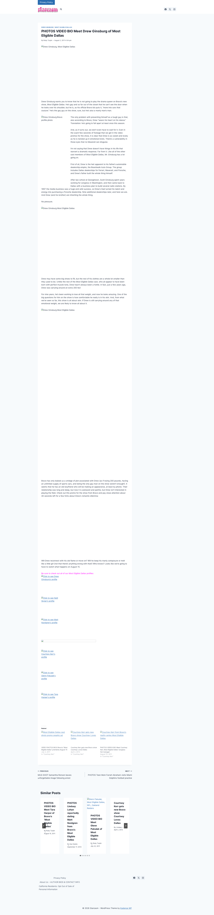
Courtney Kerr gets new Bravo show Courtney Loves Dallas (119, 813)
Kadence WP (126, 908)
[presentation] (96, 804)
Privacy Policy (46, 2)
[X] (170, 9)
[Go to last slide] (44, 825)
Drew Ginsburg (47, 27)
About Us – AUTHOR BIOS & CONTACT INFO (60, 882)
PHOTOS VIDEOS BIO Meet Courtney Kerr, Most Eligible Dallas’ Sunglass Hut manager (113, 749)
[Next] (126, 825)
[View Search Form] (61, 9)
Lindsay (119, 827)
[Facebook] (166, 9)
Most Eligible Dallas (63, 27)
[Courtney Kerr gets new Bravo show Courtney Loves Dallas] (84, 738)
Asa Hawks (73, 844)
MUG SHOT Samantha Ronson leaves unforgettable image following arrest (54, 774)
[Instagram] (174, 9)
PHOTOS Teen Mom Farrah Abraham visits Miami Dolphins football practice (110, 774)
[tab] (80, 855)
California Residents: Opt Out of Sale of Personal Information (56, 887)
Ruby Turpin (48, 40)
